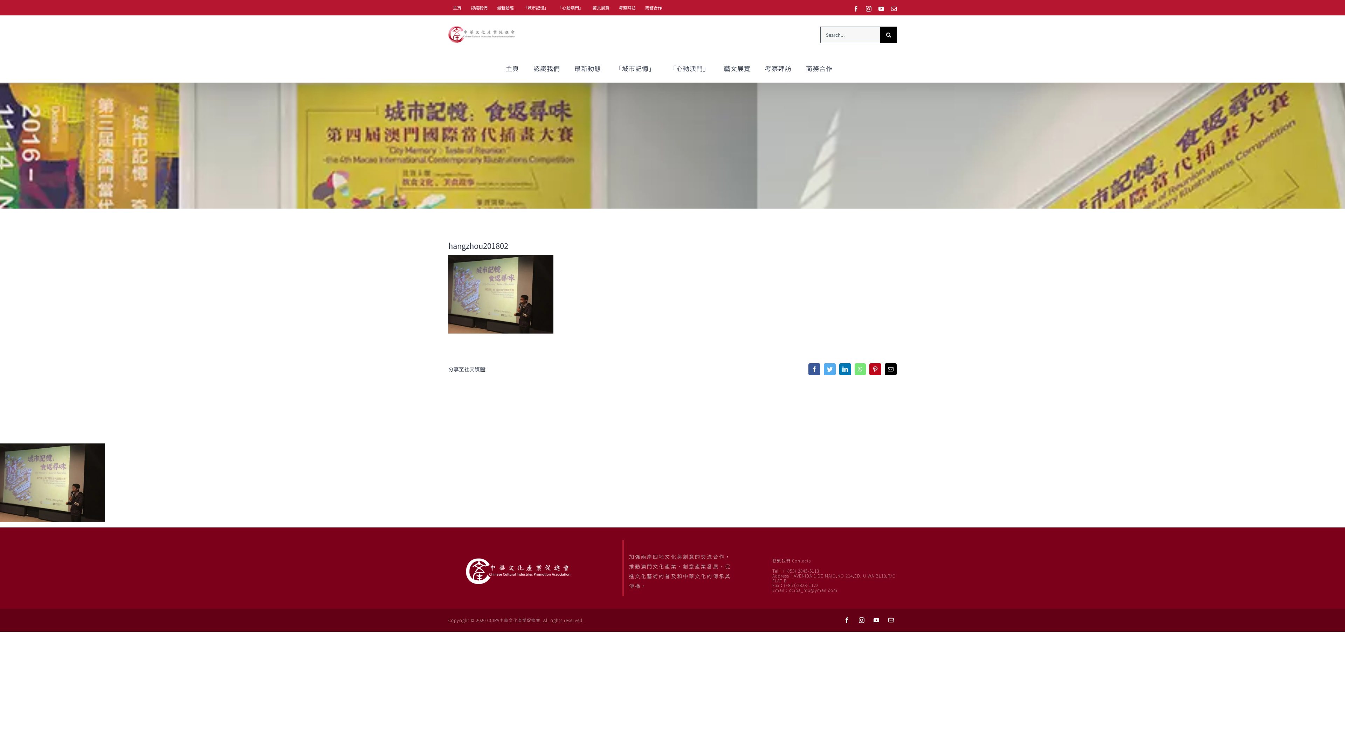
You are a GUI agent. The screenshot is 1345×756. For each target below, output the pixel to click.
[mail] (891, 620)
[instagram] (861, 620)
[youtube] (876, 620)
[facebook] (847, 620)
